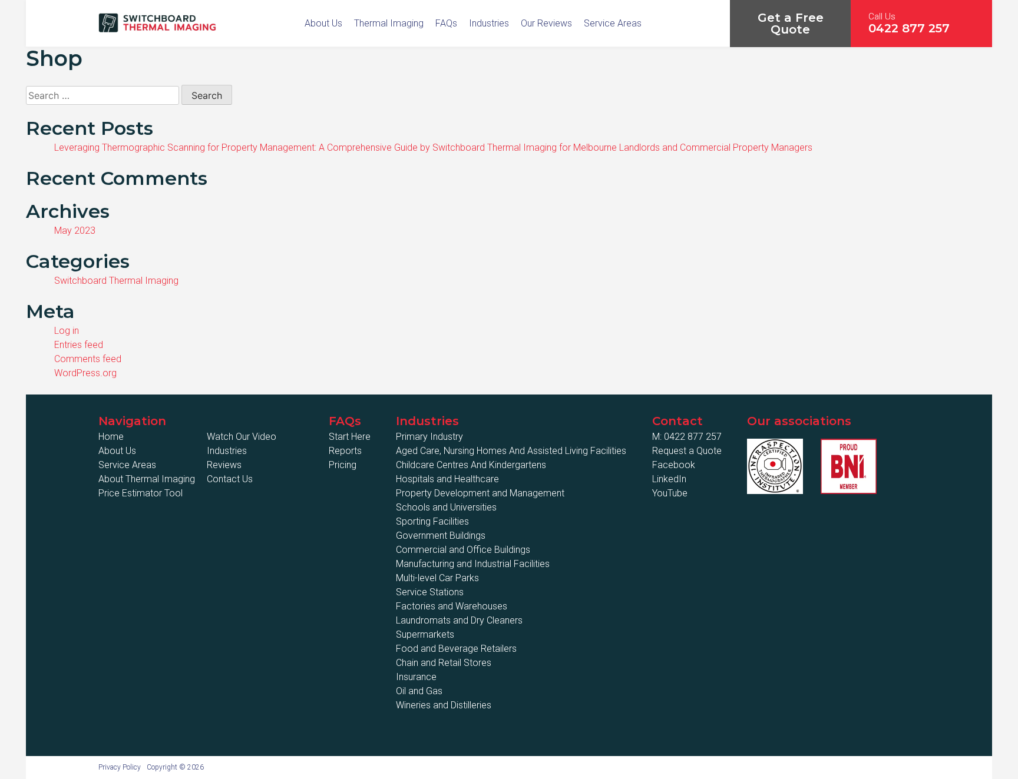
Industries (489, 23)
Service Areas (613, 23)
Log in (66, 330)
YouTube (670, 493)
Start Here (350, 436)
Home (111, 436)
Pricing (342, 464)
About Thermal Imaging (146, 479)
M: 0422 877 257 (687, 436)
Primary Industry (429, 436)
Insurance (416, 676)
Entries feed (78, 344)
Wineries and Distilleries (443, 705)
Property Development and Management (480, 493)
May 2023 (74, 230)
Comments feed (87, 358)
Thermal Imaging (389, 23)
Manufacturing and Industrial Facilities (473, 563)
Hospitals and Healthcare (447, 479)
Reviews (224, 464)
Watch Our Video (241, 436)
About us (323, 23)
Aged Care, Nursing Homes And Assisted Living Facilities (511, 450)
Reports (345, 450)
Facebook (673, 464)
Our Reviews (546, 23)
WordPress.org (85, 373)
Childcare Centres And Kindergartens (471, 464)
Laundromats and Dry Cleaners (459, 620)
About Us (117, 450)
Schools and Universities (446, 507)
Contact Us (230, 479)
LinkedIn (669, 479)
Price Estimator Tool (140, 493)
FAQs (446, 23)
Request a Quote (687, 450)
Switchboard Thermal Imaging (116, 280)
